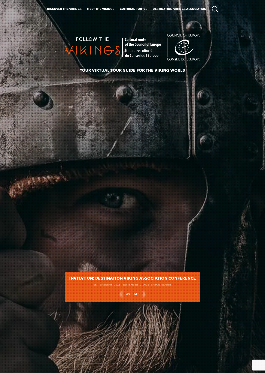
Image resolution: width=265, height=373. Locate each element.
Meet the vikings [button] (100, 9)
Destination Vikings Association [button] (179, 9)
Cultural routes (133, 9)
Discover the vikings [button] (64, 9)
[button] (215, 9)
